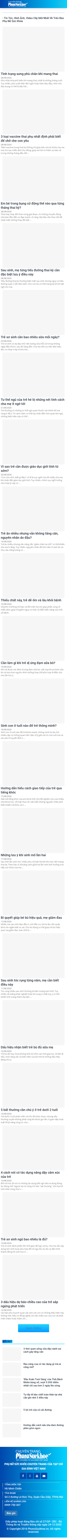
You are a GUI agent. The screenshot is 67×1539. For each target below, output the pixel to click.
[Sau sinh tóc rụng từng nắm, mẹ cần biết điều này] (33, 955)
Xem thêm (33, 1328)
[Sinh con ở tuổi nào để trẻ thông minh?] (33, 701)
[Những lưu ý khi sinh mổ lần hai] (33, 830)
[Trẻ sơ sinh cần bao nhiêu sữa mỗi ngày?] (33, 312)
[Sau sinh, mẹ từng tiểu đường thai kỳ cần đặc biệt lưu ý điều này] (33, 245)
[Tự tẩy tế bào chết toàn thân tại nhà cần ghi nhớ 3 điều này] (11, 1400)
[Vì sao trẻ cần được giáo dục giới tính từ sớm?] (33, 441)
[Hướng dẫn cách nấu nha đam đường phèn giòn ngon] (11, 1430)
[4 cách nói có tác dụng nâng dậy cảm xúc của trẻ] (33, 1147)
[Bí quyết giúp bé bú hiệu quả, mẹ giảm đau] (33, 893)
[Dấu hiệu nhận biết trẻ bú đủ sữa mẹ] (33, 1022)
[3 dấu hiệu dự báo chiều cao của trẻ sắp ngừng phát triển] (33, 1277)
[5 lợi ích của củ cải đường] (11, 1415)
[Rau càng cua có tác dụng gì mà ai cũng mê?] (11, 1369)
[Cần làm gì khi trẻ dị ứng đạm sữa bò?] (33, 638)
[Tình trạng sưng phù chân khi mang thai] (33, 49)
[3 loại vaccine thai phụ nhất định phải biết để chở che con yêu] (33, 111)
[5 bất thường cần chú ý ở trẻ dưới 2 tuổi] (33, 1085)
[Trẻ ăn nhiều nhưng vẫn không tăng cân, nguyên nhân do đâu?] (33, 508)
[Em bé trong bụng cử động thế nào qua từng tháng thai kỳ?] (33, 178)
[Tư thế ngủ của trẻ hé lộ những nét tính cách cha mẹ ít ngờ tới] (33, 375)
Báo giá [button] (11, 1513)
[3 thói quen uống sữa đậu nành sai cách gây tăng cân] (11, 1354)
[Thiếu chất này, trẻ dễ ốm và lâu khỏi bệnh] (33, 575)
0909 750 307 (12, 1505)
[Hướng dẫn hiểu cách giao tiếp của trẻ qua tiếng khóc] (33, 763)
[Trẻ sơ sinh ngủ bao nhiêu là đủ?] (33, 1214)
